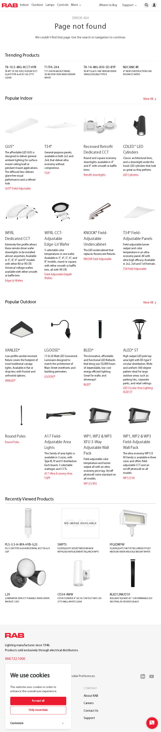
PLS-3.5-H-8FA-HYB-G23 (21, 544)
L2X (7, 594)
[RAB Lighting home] (15, 636)
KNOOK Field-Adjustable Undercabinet (96, 238)
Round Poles (15, 437)
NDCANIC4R (131, 67)
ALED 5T (130, 351)
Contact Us (91, 710)
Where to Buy (108, 5)
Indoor (24, 5)
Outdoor (37, 5)
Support (89, 718)
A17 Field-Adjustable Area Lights (57, 442)
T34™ (47, 173)
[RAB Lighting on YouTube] (152, 676)
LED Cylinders (131, 175)
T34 (48, 147)
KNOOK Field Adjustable (97, 259)
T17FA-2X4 (51, 67)
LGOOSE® (49, 376)
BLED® (87, 384)
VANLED (12, 351)
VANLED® (10, 380)
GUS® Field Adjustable (18, 188)
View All (148, 99)
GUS (9, 147)
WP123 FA (129, 478)
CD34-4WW (65, 594)
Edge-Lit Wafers (14, 280)
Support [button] (128, 5)
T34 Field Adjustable (134, 269)
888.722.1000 (15, 659)
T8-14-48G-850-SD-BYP (100, 67)
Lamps (50, 5)
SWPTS (62, 544)
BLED (88, 351)
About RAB (91, 696)
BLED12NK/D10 (120, 594)
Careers (89, 703)
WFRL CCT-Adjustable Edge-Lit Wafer (56, 238)
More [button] (75, 5)
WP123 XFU (90, 483)
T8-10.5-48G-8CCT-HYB (20, 67)
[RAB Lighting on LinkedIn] (143, 676)
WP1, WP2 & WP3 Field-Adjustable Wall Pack (137, 442)
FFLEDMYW (117, 544)
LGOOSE (52, 351)
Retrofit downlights (95, 175)
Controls (63, 5)
